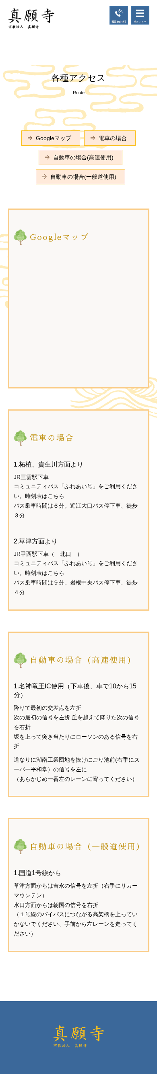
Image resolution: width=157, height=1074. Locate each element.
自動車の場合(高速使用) (83, 157)
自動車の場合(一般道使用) (83, 176)
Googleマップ (53, 138)
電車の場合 (113, 138)
